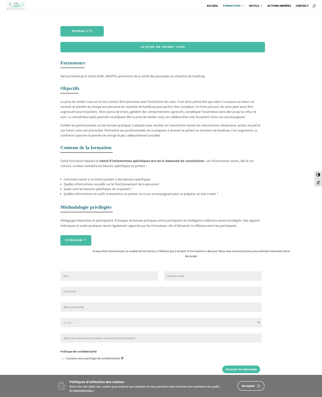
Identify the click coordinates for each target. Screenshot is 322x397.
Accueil (212, 5)
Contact (302, 5)
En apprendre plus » (82, 390)
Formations (232, 5)
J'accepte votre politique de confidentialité (93, 358)
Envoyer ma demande (241, 369)
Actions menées (279, 5)
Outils (254, 5)
